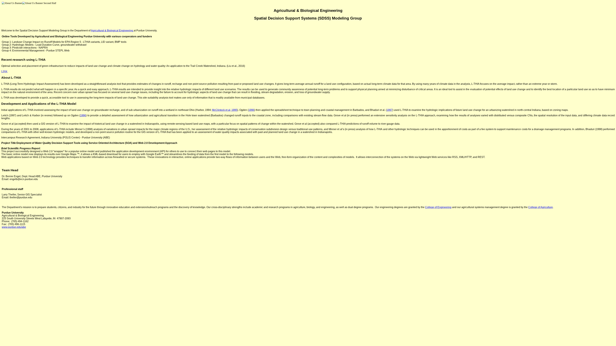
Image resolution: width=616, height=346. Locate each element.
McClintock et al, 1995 (224, 110)
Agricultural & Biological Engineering (112, 30)
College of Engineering (438, 207)
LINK (4, 71)
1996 (251, 110)
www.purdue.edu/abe (14, 227)
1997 (389, 110)
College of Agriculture (540, 207)
